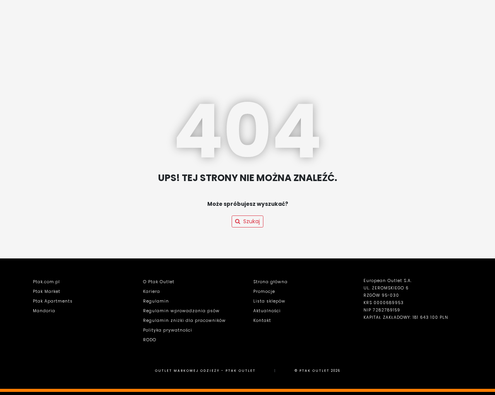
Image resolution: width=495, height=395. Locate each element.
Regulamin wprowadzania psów (181, 311)
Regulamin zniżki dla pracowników (184, 320)
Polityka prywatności (167, 330)
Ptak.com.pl (46, 282)
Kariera (151, 291)
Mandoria (44, 311)
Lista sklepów (269, 301)
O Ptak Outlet (158, 282)
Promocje (264, 291)
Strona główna (270, 282)
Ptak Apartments (53, 301)
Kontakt (262, 320)
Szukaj (251, 221)
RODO (149, 340)
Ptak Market (46, 291)
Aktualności (267, 311)
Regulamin (156, 301)
